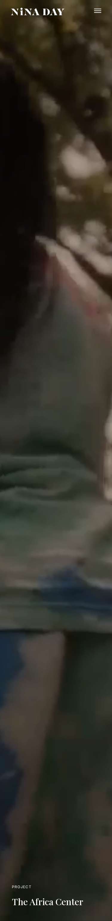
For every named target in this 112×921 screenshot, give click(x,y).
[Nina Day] (38, 12)
